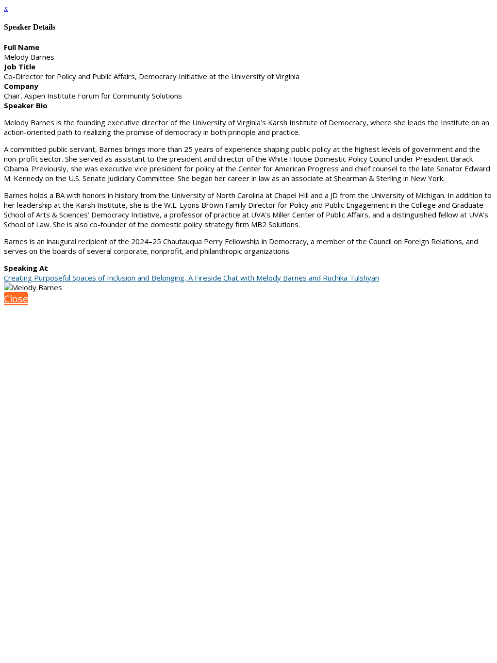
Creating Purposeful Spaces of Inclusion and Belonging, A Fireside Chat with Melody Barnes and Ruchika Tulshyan (191, 277)
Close (16, 298)
